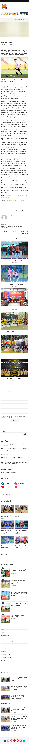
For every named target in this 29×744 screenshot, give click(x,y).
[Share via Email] (22, 210)
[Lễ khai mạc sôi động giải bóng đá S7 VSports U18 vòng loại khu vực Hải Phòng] (5, 595)
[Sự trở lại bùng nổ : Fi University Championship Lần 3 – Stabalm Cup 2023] (14, 297)
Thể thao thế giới (14, 654)
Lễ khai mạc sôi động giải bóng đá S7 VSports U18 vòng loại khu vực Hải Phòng (19, 594)
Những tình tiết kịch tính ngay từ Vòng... (14, 284)
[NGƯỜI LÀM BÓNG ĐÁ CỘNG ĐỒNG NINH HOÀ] (5, 619)
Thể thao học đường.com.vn (13, 200)
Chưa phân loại (14, 635)
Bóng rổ (14, 632)
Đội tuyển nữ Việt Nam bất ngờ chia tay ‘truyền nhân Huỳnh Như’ (18, 582)
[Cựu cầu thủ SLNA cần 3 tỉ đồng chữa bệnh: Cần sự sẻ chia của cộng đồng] (21, 509)
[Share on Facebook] (18, 210)
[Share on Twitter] (19, 210)
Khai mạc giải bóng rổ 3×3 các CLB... (14, 355)
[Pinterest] (18, 20)
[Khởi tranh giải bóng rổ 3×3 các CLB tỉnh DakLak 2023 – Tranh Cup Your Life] (14, 368)
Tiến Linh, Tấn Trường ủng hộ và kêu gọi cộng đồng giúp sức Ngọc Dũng (19, 679)
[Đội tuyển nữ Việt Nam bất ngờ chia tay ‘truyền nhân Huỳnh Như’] (5, 584)
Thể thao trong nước (10, 40)
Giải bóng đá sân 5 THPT (14, 641)
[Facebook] (5, 740)
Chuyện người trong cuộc (14, 638)
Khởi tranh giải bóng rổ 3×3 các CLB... (14, 378)
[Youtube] (19, 20)
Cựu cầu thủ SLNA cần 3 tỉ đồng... (21, 515)
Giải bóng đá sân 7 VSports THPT (14, 645)
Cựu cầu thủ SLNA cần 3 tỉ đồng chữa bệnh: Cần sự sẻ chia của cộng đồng (19, 688)
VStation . (22, 200)
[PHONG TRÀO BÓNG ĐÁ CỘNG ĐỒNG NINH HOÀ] (5, 607)
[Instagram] (16, 20)
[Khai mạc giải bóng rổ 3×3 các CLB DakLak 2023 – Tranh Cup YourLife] (14, 344)
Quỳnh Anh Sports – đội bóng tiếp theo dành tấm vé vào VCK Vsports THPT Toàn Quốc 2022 (19, 570)
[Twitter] (15, 20)
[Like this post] (16, 210)
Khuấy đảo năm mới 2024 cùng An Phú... (6, 531)
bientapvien (4, 46)
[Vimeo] (23, 20)
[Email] (21, 20)
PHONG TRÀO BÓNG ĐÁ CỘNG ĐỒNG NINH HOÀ (18, 604)
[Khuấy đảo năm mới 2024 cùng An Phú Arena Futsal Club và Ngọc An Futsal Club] (7, 524)
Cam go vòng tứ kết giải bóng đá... (14, 261)
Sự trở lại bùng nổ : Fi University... (14, 308)
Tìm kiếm (3, 431)
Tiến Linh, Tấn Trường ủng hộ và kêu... (6, 515)
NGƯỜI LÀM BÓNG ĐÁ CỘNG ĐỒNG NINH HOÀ (18, 616)
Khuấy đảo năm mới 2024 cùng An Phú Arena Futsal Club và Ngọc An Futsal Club (18, 697)
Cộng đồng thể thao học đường (12, 195)
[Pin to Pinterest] (21, 210)
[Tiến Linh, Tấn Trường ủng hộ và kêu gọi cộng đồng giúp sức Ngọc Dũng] (7, 509)
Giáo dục (14, 648)
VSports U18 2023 (14, 660)
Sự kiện (2, 40)
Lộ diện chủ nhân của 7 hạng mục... (14, 331)
